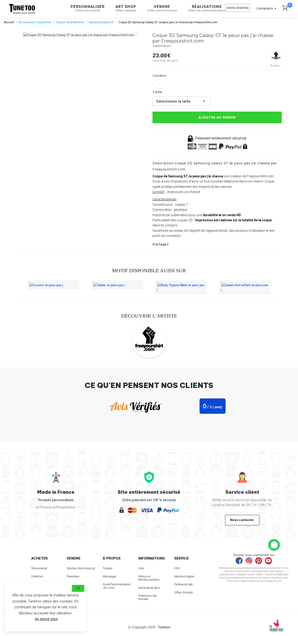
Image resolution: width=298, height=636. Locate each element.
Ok (78, 588)
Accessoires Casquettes (35, 22)
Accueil (9, 22)
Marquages (109, 576)
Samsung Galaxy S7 (101, 22)
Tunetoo (107, 568)
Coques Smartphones (70, 22)
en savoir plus (46, 619)
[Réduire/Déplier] (274, 545)
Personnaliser (88, 8)
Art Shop (125, 8)
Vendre (162, 8)
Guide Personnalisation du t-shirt (117, 586)
